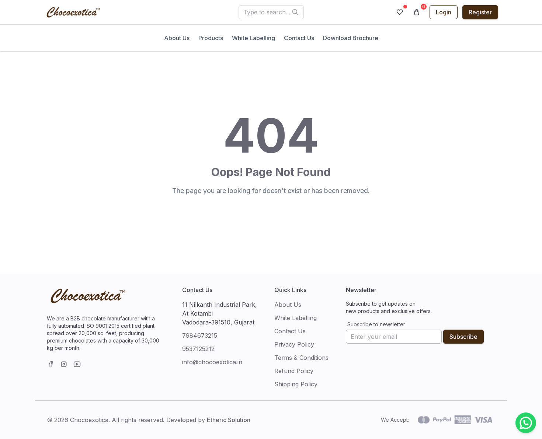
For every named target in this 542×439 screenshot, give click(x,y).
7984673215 (199, 335)
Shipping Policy (295, 384)
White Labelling (253, 38)
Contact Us (299, 38)
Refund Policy (293, 371)
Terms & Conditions (301, 357)
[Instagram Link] (63, 364)
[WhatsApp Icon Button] (525, 422)
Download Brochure (350, 38)
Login (443, 12)
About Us (177, 38)
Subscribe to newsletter (376, 324)
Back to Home (271, 211)
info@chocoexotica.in (212, 362)
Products (210, 38)
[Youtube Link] (77, 364)
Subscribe (463, 336)
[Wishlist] (399, 12)
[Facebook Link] (50, 364)
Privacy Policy (294, 344)
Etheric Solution (228, 420)
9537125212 (198, 348)
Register (480, 12)
